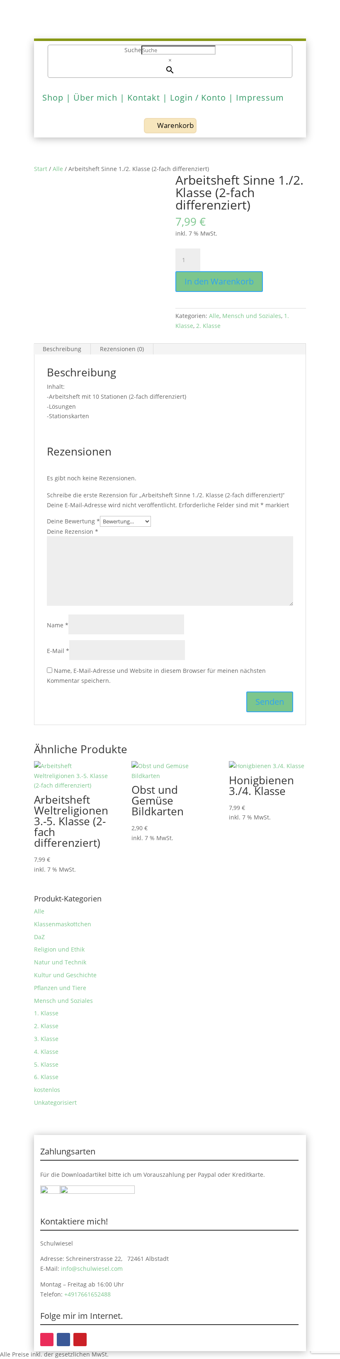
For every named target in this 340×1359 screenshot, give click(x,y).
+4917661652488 (87, 1294)
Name (57, 625)
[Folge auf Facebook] (63, 1339)
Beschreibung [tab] (62, 349)
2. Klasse (208, 326)
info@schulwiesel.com (92, 1268)
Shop (52, 97)
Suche (132, 50)
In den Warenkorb (219, 281)
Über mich (95, 97)
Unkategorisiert (55, 1102)
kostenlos (47, 1090)
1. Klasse (46, 1013)
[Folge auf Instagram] (46, 1339)
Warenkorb (175, 125)
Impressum (260, 97)
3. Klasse (46, 1039)
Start (40, 169)
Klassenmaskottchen (62, 924)
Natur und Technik (60, 962)
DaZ (39, 937)
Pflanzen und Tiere (60, 988)
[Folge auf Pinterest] (80, 1339)
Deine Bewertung (73, 521)
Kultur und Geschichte (65, 975)
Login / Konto (198, 97)
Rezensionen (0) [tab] (122, 349)
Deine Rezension (72, 531)
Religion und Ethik (59, 949)
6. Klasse (46, 1077)
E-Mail (58, 651)
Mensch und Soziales (251, 316)
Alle (58, 169)
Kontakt (143, 97)
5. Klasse (46, 1064)
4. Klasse (46, 1051)
